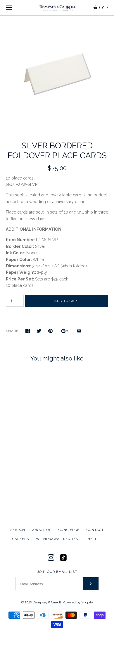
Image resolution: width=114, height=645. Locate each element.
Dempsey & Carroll (47, 602)
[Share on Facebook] (27, 331)
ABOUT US (41, 530)
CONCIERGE (69, 530)
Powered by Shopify (78, 602)
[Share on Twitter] (39, 331)
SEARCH (17, 530)
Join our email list (57, 572)
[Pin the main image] (50, 331)
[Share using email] (79, 331)
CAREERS (20, 539)
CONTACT (95, 530)
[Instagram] (51, 557)
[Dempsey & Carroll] (57, 8)
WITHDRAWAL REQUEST (58, 539)
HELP (94, 539)
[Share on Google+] (65, 331)
